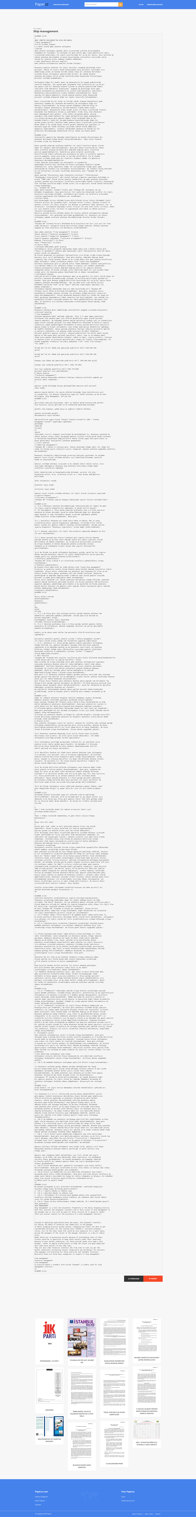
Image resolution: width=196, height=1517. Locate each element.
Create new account (128, 1501)
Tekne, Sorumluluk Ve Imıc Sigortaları (114, 1413)
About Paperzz (40, 1501)
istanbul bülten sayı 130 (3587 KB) (82, 1361)
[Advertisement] (98, 19)
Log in (123, 1497)
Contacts (38, 1505)
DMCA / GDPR (149, 1514)
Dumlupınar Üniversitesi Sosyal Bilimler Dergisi (114, 1362)
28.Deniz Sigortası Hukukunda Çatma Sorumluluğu (146, 1359)
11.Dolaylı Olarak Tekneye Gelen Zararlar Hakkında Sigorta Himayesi (146, 1411)
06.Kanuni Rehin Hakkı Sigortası (82, 1466)
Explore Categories (41, 1497)
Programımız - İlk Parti (49, 1361)
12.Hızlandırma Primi (114, 1464)
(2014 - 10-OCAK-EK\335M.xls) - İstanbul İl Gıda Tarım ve (147, 1443)
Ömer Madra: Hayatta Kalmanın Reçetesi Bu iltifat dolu (81, 1414)
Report (154, 1279)
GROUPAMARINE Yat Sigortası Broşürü (49, 1440)
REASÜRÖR (49, 1410)
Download (134, 1279)
